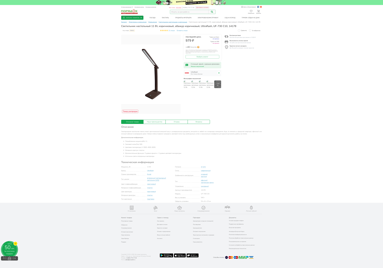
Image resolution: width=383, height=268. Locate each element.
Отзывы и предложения (163, 231)
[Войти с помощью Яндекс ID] (261, 7)
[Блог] (155, 208)
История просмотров (127, 232)
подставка (150, 199)
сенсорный (205, 186)
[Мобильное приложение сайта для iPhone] (180, 255)
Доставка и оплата (202, 7)
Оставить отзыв (182, 31)
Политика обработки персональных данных (241, 238)
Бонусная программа (235, 227)
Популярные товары (127, 221)
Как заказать (160, 221)
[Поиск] (212, 12)
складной (204, 174)
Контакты (159, 238)
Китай (149, 174)
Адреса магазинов (126, 7)
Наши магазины (125, 235)
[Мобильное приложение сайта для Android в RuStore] (192, 255)
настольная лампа (207, 183)
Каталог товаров (126, 218)
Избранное (124, 225)
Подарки (123, 242)
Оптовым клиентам (151, 7)
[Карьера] (227, 207)
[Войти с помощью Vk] (258, 7)
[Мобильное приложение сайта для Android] (166, 255)
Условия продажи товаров (236, 220)
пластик (150, 188)
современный (206, 171)
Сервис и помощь (162, 218)
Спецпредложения (126, 228)
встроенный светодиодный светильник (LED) (156, 179)
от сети (203, 167)
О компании (196, 238)
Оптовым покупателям (199, 231)
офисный (204, 180)
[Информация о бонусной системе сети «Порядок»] (198, 47)
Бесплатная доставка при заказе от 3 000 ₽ (243, 37)
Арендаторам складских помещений (203, 221)
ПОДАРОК (9, 258)
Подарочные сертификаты (236, 224)
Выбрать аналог (202, 57)
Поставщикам (197, 224)
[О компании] (131, 208)
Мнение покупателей (197, 66)
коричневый (151, 184)
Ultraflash (150, 171)
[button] (132, 18)
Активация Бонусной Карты (236, 231)
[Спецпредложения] (203, 208)
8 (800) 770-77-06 (188, 7)
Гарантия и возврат (162, 228)
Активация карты (139, 7)
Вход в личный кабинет (163, 235)
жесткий (204, 177)
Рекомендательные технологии (237, 248)
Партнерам (196, 218)
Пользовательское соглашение (237, 241)
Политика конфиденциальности (238, 234)
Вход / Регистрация (249, 7)
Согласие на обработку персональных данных (242, 245)
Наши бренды (125, 238)
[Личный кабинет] (251, 207)
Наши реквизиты (197, 242)
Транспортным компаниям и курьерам (203, 235)
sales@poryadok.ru (130, 260)
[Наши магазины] (179, 207)
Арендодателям (197, 228)
